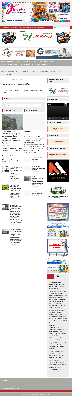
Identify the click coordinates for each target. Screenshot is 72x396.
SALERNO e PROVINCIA (13, 71)
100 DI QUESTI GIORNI (46, 61)
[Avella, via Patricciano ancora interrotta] (27, 193)
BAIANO (9, 68)
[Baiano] (34, 122)
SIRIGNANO (49, 68)
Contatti (22, 391)
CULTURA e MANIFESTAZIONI (9, 64)
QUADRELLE (33, 68)
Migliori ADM (58, 129)
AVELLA (3, 68)
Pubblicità (30, 391)
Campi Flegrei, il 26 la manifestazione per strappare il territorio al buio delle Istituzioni (58, 362)
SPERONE (41, 68)
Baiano (27, 132)
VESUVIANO (25, 71)
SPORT (34, 61)
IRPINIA (68, 68)
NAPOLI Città (33, 71)
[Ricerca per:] (61, 27)
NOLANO (3, 71)
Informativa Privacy (65, 391)
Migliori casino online (58, 155)
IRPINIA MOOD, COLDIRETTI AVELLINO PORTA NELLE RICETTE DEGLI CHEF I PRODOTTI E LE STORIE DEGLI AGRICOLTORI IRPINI (15, 192)
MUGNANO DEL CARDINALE (20, 68)
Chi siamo (14, 391)
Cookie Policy (54, 391)
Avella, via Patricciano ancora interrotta (38, 193)
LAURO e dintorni (59, 68)
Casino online (58, 142)
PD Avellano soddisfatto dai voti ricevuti (38, 168)
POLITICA (10, 61)
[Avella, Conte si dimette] (27, 159)
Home (3, 61)
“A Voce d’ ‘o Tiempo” (6, 74)
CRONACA (18, 61)
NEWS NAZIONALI (55, 71)
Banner (37, 391)
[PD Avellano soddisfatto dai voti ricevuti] (27, 168)
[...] (17, 161)
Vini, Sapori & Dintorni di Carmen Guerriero (33, 64)
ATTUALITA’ (27, 61)
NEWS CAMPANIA (44, 71)
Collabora (45, 391)
